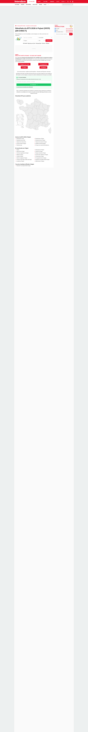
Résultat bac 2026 (20, 138)
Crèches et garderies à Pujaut (22, 153)
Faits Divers (28, 4)
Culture (45, 1)
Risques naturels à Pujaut (40, 153)
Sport (39, 1)
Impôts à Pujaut (19, 156)
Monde (40, 4)
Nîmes (43, 43)
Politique (17, 4)
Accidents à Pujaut (20, 161)
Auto (58, 1)
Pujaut (17, 149)
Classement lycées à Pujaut (41, 141)
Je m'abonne (33, 84)
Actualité (57, 28)
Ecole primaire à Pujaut (21, 143)
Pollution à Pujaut (39, 151)
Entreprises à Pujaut (39, 156)
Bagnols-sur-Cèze (31, 43)
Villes (45, 4)
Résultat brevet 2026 (20, 140)
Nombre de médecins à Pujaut (41, 154)
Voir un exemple (69, 28)
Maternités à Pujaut (20, 151)
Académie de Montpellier (31, 25)
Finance (52, 1)
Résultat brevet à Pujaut (40, 140)
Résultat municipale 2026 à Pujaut (42, 159)
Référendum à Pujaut (39, 161)
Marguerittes (38, 43)
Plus (63, 1)
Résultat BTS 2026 (21, 25)
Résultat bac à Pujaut (39, 138)
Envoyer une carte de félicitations (42, 145)
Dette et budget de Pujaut (21, 157)
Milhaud (47, 43)
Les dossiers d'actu (59, 31)
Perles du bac (19, 145)
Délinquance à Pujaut (39, 149)
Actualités (31, 1)
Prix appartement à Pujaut (40, 157)
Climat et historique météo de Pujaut (24, 159)
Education (35, 4)
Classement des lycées (21, 141)
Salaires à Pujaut (19, 154)
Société (22, 4)
